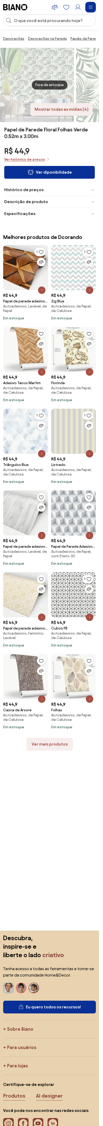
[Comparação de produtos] (54, 7)
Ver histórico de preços (24, 159)
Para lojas (17, 1065)
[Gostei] (41, 333)
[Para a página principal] (15, 7)
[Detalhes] (41, 290)
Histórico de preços (24, 189)
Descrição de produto (26, 201)
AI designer (49, 1096)
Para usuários (21, 1047)
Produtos (14, 1096)
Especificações (19, 213)
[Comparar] (41, 262)
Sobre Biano (20, 1028)
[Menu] (90, 7)
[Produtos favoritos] (66, 7)
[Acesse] (78, 7)
